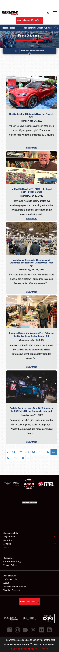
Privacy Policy (10, 565)
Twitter (33, 629)
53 (27, 452)
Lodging (7, 543)
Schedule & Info (10, 533)
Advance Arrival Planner (14, 586)
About (6, 583)
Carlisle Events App (12, 561)
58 (8, 458)
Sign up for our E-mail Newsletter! (38, 27)
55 (40, 452)
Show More (31, 147)
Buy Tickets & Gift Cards (28, 20)
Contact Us (8, 558)
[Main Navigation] (55, 12)
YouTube (25, 629)
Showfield (7, 540)
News (6, 547)
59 (15, 458)
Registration (9, 536)
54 (33, 452)
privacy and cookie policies (24, 648)
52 (20, 452)
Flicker (41, 629)
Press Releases (8, 27)
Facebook (9, 629)
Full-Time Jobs (10, 579)
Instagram (17, 629)
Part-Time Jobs (10, 575)
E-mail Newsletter (28, 601)
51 (13, 452)
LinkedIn (49, 629)
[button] (29, 51)
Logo (10, 13)
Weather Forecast (11, 590)
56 (47, 452)
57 (54, 452)
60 (22, 458)
